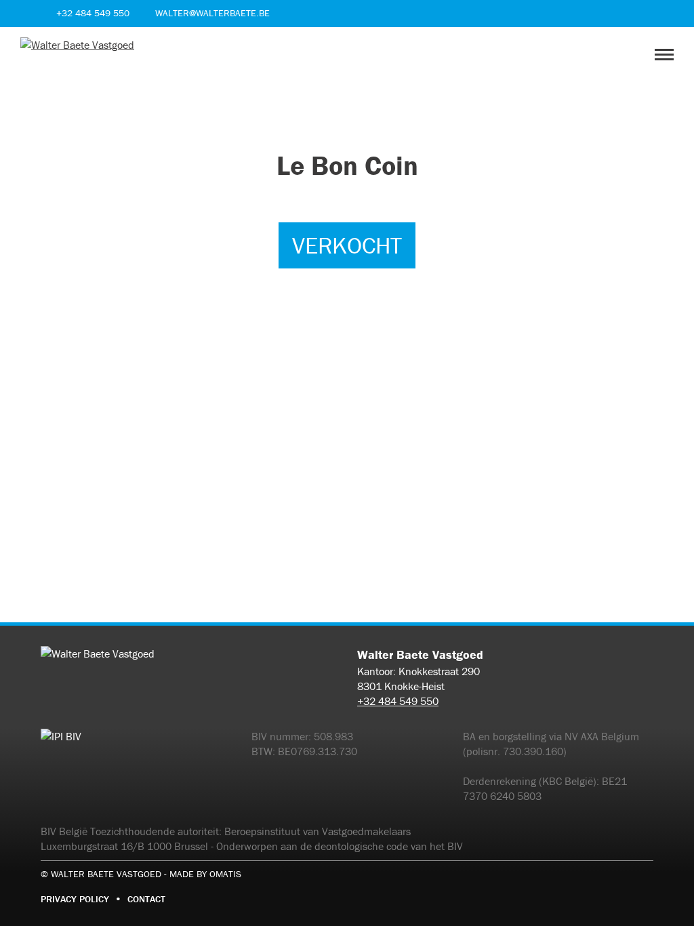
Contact (146, 899)
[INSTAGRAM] (645, 13)
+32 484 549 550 (397, 701)
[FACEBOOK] (622, 13)
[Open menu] (664, 54)
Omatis (225, 874)
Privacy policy (75, 899)
